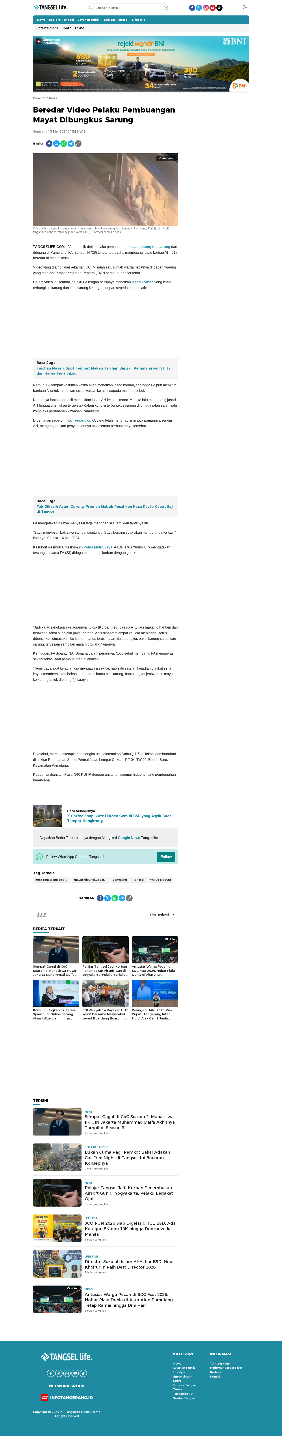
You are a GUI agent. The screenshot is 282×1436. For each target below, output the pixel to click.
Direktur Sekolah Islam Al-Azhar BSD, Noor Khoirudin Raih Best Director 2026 (129, 1264)
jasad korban (143, 282)
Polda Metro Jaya (97, 547)
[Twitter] (56, 143)
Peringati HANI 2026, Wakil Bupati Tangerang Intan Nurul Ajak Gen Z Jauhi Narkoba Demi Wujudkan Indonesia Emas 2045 (153, 1018)
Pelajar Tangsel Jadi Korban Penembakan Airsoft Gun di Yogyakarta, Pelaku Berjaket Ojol (104, 973)
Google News (128, 838)
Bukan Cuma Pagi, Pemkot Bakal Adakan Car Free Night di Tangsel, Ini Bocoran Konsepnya (127, 1158)
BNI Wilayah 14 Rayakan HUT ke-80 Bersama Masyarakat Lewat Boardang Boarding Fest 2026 (105, 1016)
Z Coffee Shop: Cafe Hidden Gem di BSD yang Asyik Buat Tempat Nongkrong (119, 818)
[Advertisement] (105, 325)
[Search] (166, 8)
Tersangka (82, 420)
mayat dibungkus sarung (149, 247)
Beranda (39, 98)
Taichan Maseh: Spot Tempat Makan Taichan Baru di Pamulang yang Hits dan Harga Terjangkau (103, 370)
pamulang (120, 879)
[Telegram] (71, 143)
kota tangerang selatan (52, 879)
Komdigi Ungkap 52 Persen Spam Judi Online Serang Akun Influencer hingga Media (54, 1016)
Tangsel (138, 879)
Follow (166, 857)
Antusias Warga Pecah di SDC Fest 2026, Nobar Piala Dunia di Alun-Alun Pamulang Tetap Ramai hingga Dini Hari (153, 975)
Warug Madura (160, 879)
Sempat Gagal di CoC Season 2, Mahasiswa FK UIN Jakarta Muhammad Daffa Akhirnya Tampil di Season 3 (55, 973)
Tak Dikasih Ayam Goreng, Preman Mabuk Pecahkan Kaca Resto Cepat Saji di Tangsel (105, 509)
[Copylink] (78, 143)
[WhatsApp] (63, 143)
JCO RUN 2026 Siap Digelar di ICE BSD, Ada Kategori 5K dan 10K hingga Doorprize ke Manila (130, 1229)
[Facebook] (49, 143)
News (53, 98)
